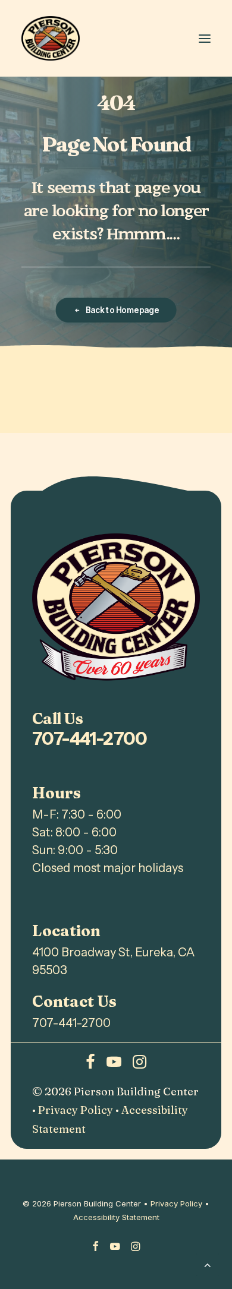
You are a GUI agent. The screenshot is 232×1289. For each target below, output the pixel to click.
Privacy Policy (75, 1110)
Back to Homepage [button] (122, 310)
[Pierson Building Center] (50, 38)
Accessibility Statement (116, 1217)
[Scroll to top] (207, 1264)
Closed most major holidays (107, 868)
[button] (204, 38)
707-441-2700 (90, 739)
